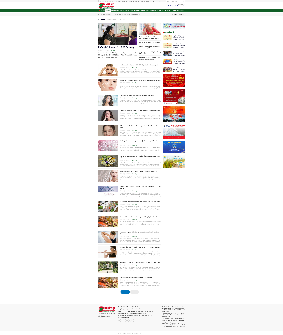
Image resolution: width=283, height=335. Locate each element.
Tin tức (103, 10)
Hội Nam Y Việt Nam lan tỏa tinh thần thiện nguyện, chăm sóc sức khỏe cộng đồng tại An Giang (179, 53)
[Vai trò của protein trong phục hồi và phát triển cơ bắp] (108, 282)
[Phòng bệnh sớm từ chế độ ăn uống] (117, 34)
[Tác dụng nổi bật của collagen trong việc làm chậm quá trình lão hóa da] (108, 146)
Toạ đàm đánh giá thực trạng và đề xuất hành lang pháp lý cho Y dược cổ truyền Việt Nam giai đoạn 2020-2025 (179, 37)
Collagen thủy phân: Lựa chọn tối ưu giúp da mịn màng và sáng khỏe (140, 110)
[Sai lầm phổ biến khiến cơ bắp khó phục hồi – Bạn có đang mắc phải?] (108, 252)
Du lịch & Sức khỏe (161, 10)
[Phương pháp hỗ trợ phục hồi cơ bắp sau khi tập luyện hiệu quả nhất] (108, 221)
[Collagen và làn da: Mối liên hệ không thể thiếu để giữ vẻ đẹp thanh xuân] (108, 130)
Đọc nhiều (181, 14)
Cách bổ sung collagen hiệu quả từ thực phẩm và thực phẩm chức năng (140, 80)
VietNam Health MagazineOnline (176, 5)
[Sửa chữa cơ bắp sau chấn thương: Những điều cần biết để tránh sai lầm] (108, 237)
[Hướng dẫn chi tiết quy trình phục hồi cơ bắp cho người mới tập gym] (108, 267)
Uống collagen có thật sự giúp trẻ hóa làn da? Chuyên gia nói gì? (138, 171)
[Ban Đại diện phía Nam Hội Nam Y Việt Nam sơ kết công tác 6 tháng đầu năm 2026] (167, 69)
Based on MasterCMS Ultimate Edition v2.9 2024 (130, 333)
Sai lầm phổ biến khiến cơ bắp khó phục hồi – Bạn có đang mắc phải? (140, 247)
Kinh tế (131, 10)
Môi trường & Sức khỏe (139, 10)
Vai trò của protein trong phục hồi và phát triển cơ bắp (136, 277)
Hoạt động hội (169, 32)
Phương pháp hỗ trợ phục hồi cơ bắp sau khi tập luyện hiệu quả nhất (140, 217)
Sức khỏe (108, 10)
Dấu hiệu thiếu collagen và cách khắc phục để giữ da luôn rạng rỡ (139, 65)
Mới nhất (174, 14)
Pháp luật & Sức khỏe (151, 10)
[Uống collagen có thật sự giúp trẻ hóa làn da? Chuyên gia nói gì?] (108, 176)
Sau (135, 292)
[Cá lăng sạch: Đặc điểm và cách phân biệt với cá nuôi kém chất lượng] (108, 206)
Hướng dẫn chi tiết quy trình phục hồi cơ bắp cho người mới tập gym (140, 262)
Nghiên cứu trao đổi (124, 10)
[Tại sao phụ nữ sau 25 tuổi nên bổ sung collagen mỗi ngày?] (108, 100)
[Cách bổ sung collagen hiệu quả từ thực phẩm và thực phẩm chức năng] (108, 85)
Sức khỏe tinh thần (112, 19)
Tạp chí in (174, 10)
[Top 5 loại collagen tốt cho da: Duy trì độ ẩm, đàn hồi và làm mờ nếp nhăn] (108, 161)
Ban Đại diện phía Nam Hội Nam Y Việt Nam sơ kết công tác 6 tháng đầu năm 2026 (179, 69)
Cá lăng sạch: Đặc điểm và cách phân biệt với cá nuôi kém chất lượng (140, 201)
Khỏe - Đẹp (122, 19)
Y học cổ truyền (115, 10)
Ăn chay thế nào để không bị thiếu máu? (149, 42)
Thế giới (169, 10)
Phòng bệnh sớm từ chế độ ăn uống (116, 47)
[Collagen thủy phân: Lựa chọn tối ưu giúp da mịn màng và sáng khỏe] (108, 115)
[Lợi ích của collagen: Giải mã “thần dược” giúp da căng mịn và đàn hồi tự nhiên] (108, 191)
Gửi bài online (180, 10)
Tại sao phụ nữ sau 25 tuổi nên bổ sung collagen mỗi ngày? (137, 95)
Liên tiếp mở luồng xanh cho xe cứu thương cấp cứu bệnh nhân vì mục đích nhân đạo (121, 14)
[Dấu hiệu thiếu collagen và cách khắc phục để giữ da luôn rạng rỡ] (108, 70)
